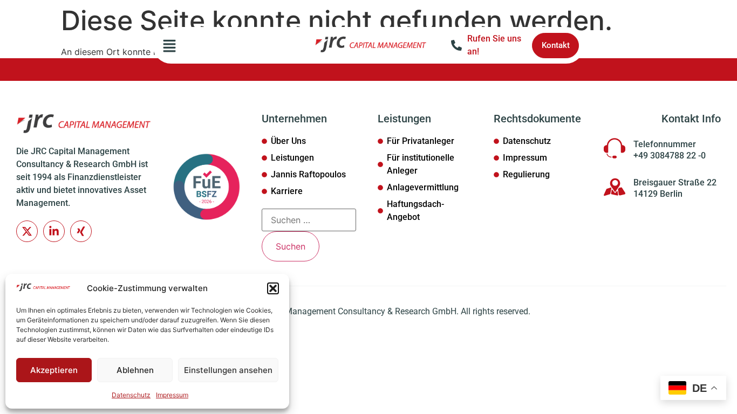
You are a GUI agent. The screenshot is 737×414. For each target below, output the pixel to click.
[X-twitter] (27, 231)
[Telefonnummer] (614, 148)
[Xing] (81, 231)
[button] (273, 288)
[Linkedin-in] (54, 231)
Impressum (172, 395)
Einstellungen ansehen (228, 370)
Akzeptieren (54, 370)
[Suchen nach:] (309, 220)
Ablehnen (135, 370)
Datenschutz (131, 395)
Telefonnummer (664, 144)
